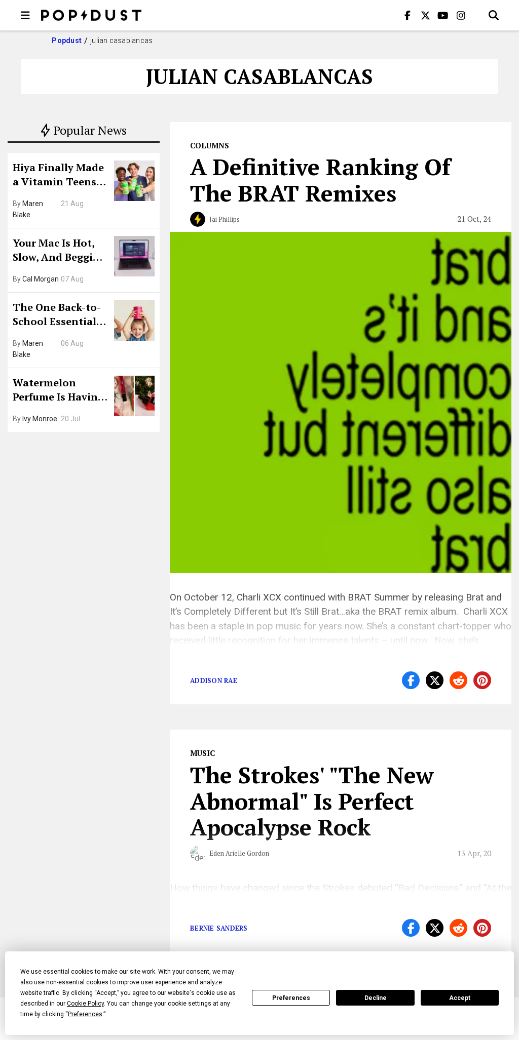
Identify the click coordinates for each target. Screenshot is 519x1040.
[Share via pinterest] (482, 680)
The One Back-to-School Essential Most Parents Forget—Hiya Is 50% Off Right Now (59, 315)
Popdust (67, 40)
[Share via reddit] (458, 680)
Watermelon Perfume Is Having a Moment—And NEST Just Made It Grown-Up (58, 391)
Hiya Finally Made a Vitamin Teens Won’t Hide (58, 176)
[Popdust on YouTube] (443, 15)
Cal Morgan (40, 279)
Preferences (291, 998)
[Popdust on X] (425, 15)
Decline (375, 998)
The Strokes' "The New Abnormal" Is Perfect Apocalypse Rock (312, 801)
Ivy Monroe (39, 419)
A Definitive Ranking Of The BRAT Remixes (320, 179)
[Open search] (493, 15)
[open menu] (25, 15)
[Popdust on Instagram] (460, 15)
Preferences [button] (85, 1014)
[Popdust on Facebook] (407, 15)
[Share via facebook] (411, 680)
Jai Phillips (224, 219)
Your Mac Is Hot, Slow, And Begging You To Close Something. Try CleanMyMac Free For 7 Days (59, 251)
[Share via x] (434, 680)
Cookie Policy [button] (85, 1003)
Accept (459, 998)
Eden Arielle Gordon (239, 853)
